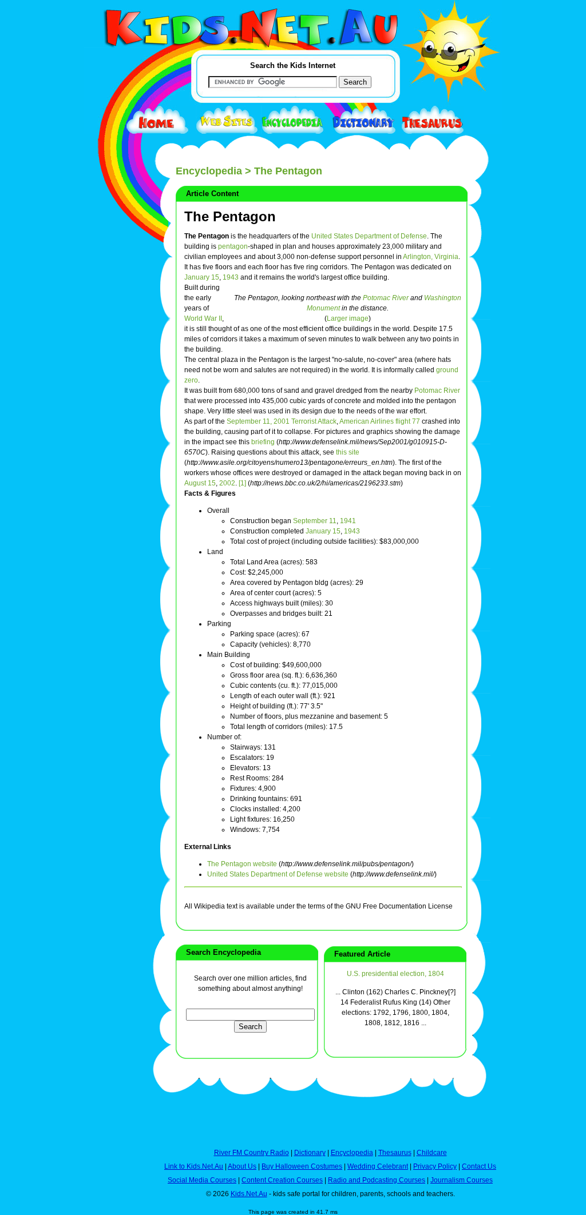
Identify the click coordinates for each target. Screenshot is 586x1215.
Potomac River (386, 298)
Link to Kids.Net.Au (193, 1166)
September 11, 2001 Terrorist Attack (281, 421)
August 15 (200, 483)
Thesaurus (394, 1153)
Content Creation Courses (282, 1180)
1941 (348, 521)
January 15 (201, 277)
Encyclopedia (209, 171)
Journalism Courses (461, 1180)
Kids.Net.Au (249, 1194)
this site (347, 452)
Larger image (348, 318)
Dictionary (310, 1153)
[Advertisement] (112, 418)
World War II (203, 318)
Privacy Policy (435, 1166)
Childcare (432, 1153)
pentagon (233, 246)
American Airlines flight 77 (379, 421)
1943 (231, 277)
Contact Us (479, 1166)
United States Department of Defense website (278, 874)
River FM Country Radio (251, 1153)
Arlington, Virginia (430, 257)
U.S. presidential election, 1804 (395, 974)
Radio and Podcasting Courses (376, 1180)
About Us (242, 1166)
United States (332, 236)
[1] (242, 483)
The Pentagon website (242, 864)
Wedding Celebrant (377, 1166)
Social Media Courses (202, 1180)
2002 (227, 483)
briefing (263, 442)
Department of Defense (391, 236)
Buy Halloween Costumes (302, 1166)
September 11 (314, 521)
